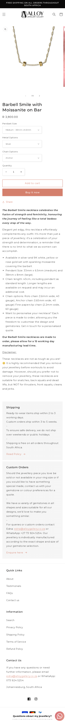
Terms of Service (16, 641)
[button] (3, 14)
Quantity (7, 165)
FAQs (9, 593)
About (10, 578)
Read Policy (13, 454)
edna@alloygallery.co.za (29, 528)
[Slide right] (39, 95)
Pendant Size (9, 123)
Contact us (12, 600)
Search (10, 620)
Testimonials (13, 586)
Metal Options (10, 137)
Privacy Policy (14, 627)
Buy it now (32, 192)
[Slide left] (25, 95)
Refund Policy (14, 648)
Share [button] (9, 202)
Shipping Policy (15, 634)
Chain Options (10, 151)
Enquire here (14, 552)
